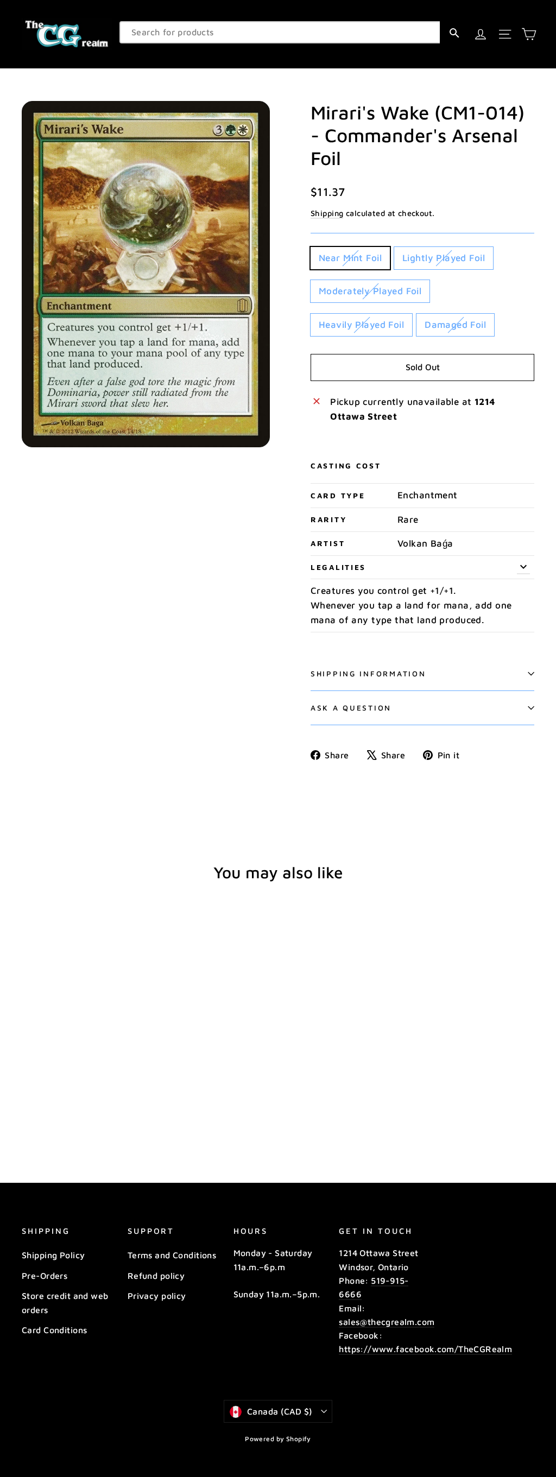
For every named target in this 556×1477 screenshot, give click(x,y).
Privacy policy (157, 1296)
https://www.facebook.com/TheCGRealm (425, 1349)
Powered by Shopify (278, 1439)
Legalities (338, 567)
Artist (328, 543)
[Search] (454, 32)
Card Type (338, 495)
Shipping (327, 213)
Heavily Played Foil (361, 324)
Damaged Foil (455, 324)
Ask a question (351, 707)
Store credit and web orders (65, 1302)
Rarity (328, 519)
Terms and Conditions (172, 1255)
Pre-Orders (44, 1276)
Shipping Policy (53, 1255)
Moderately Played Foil (370, 291)
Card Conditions (54, 1330)
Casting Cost (346, 465)
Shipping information (368, 673)
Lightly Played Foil (443, 257)
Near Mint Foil (350, 257)
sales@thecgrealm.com (386, 1322)
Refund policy (156, 1276)
